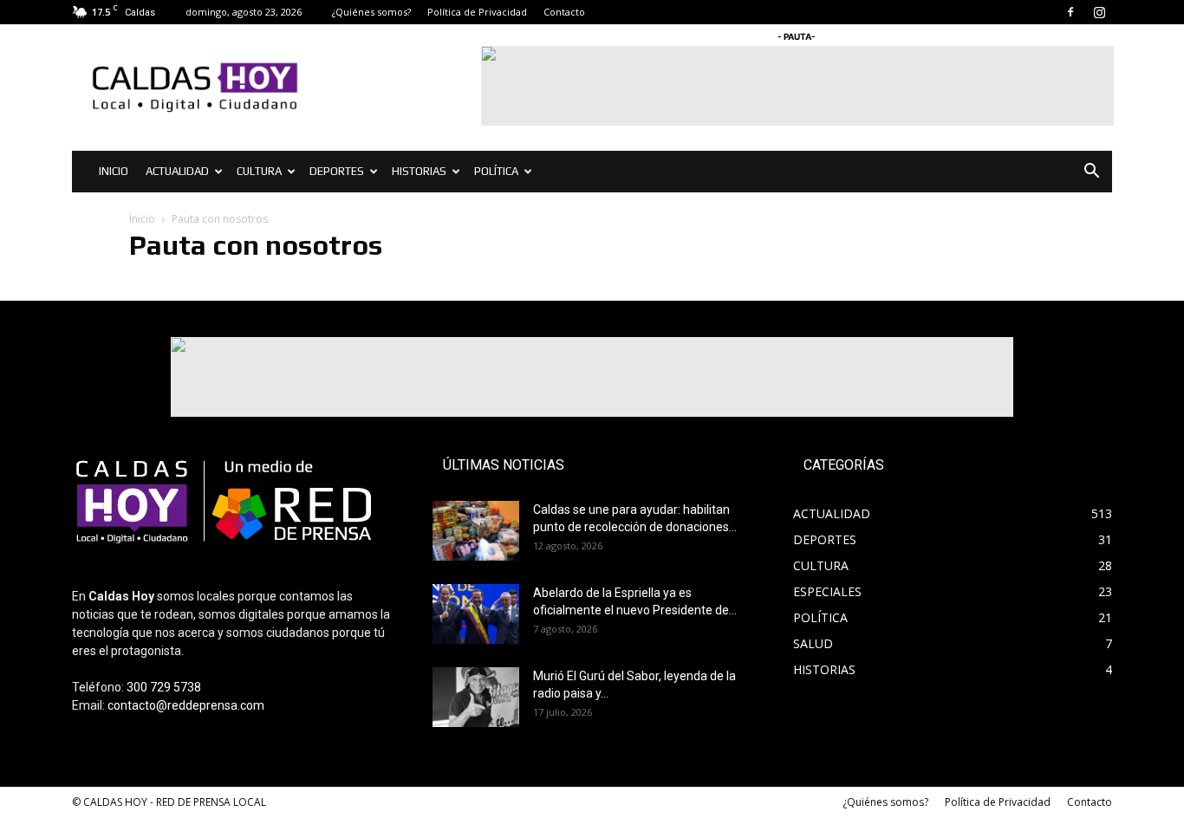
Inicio (142, 218)
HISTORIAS (419, 171)
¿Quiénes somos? (371, 11)
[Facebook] (1070, 12)
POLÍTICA (496, 171)
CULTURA (259, 171)
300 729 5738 (164, 687)
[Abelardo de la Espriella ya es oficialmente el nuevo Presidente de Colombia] (476, 614)
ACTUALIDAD (177, 171)
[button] (1091, 173)
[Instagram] (1099, 12)
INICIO (113, 171)
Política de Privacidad (477, 11)
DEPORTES (336, 171)
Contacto (564, 11)
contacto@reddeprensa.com (185, 705)
